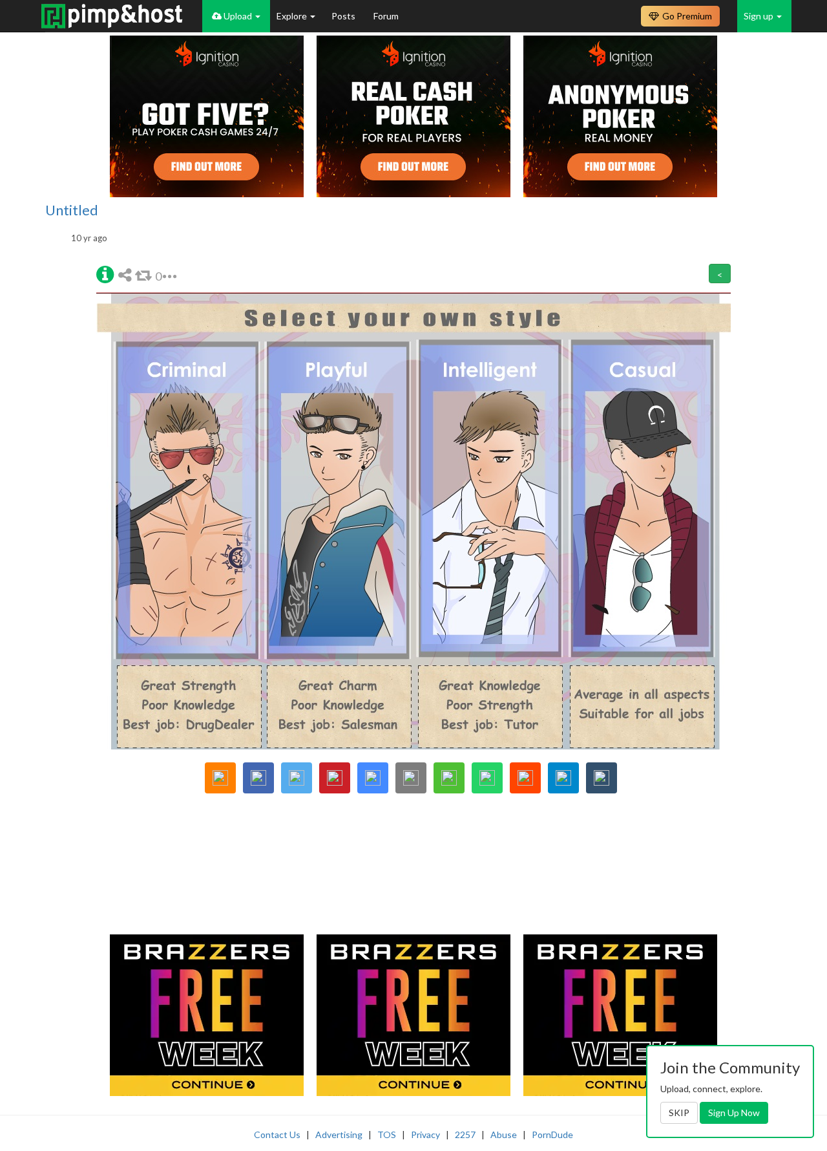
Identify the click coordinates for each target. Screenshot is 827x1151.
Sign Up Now (734, 1112)
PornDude (552, 1134)
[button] (105, 273)
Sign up (759, 15)
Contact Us (277, 1134)
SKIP (679, 1112)
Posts (344, 15)
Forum (386, 15)
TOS (386, 1134)
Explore (293, 15)
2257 (465, 1134)
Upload (238, 15)
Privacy (425, 1134)
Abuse (503, 1134)
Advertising (338, 1134)
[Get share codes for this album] (126, 274)
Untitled (71, 210)
